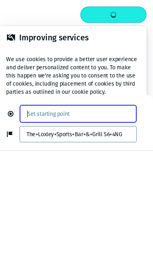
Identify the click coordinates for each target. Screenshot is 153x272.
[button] (13, 114)
